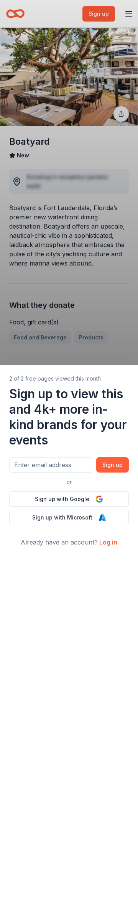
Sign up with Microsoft (62, 517)
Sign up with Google (62, 499)
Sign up (112, 464)
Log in (108, 542)
